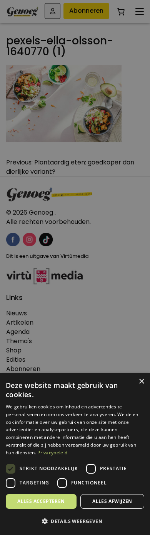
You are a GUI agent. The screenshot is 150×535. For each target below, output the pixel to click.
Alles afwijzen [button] (112, 501)
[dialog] (75, 267)
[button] (75, 521)
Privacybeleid (52, 452)
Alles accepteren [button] (41, 501)
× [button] (141, 381)
